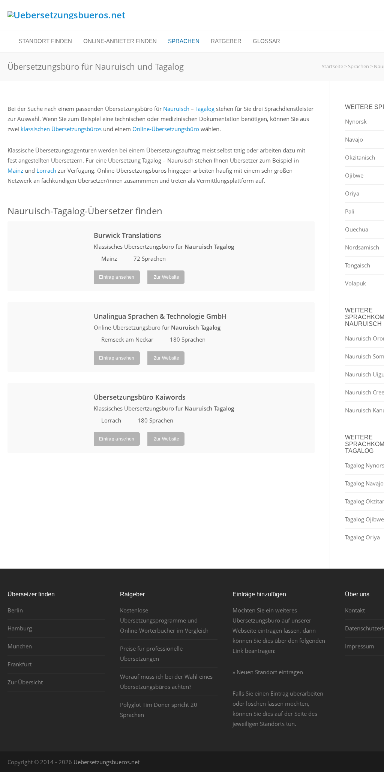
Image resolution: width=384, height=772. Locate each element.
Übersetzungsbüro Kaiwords (140, 397)
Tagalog (204, 108)
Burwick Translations (127, 235)
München (20, 646)
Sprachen (184, 41)
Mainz (15, 170)
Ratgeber (226, 41)
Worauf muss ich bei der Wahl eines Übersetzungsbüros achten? (166, 681)
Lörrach (46, 170)
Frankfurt (20, 664)
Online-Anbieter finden (120, 41)
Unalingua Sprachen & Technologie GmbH (160, 316)
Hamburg (20, 628)
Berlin (15, 610)
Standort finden (45, 41)
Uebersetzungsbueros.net (107, 762)
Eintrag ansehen (117, 277)
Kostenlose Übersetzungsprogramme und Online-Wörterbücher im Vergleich (164, 620)
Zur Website (166, 277)
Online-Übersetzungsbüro (165, 129)
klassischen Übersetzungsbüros (61, 129)
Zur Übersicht (25, 682)
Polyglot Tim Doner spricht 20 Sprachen (158, 709)
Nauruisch (176, 108)
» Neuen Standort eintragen (267, 672)
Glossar (266, 41)
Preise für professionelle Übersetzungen (151, 653)
